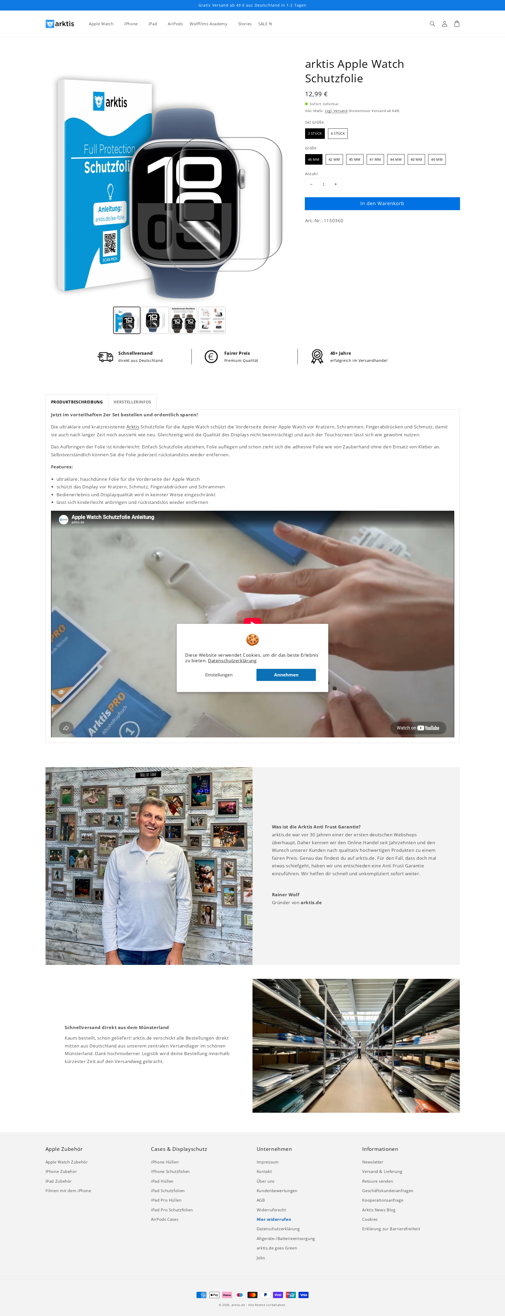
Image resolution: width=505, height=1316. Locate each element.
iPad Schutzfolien (168, 1190)
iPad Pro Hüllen (166, 1200)
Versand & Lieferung (382, 1171)
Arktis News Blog (378, 1209)
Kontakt (264, 1171)
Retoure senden (377, 1181)
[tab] (77, 401)
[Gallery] (170, 196)
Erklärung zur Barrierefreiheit (391, 1228)
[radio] (315, 133)
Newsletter (372, 1162)
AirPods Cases (164, 1219)
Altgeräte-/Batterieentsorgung (286, 1238)
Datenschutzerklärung (232, 661)
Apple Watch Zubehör (67, 1162)
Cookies (369, 1219)
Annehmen (286, 675)
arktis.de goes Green (277, 1248)
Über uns (266, 1181)
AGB (261, 1200)
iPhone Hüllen (165, 1162)
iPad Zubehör (59, 1181)
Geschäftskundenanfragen (387, 1190)
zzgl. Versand (336, 111)
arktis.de (238, 1305)
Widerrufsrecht (271, 1209)
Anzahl (311, 173)
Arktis (133, 427)
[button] (433, 24)
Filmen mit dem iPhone (68, 1190)
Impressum (268, 1162)
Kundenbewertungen (277, 1190)
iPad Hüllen (162, 1181)
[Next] (286, 180)
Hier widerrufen (274, 1219)
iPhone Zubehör (61, 1171)
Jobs (261, 1257)
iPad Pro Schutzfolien (172, 1209)
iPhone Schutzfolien (170, 1171)
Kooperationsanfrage (382, 1200)
